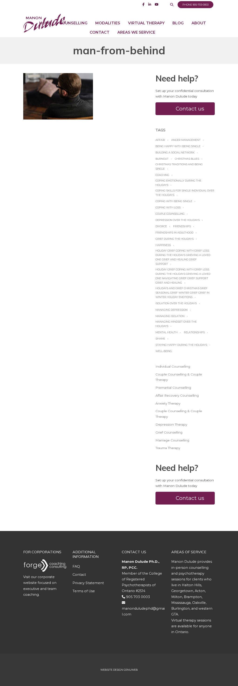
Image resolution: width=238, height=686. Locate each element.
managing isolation (170, 316)
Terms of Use (84, 591)
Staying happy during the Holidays (181, 344)
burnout (162, 158)
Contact (99, 32)
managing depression (171, 309)
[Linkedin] (149, 4)
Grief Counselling (168, 432)
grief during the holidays (174, 238)
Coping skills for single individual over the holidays (184, 193)
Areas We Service (136, 32)
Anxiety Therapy (167, 403)
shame (160, 338)
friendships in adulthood (174, 232)
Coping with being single (173, 201)
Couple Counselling (170, 213)
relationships (194, 332)
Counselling (73, 23)
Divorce (161, 226)
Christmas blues (187, 158)
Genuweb (131, 669)
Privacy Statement (88, 583)
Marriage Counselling (172, 440)
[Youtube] (156, 4)
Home (45, 23)
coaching (162, 175)
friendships (182, 226)
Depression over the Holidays (177, 220)
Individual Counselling (172, 366)
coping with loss (168, 207)
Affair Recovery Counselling (177, 395)
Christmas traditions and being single (179, 166)
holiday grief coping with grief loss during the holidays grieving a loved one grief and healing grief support (182, 257)
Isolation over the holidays (176, 303)
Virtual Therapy (146, 23)
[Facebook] (143, 4)
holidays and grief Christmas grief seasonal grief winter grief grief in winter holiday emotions (182, 293)
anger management (186, 140)
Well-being (163, 351)
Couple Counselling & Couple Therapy (178, 377)
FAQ (76, 566)
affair (160, 140)
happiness (163, 245)
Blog (178, 23)
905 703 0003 (138, 597)
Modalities (107, 23)
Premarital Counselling (173, 387)
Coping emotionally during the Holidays (178, 183)
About (199, 23)
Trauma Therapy (167, 448)
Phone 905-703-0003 (195, 4)
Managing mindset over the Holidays (176, 324)
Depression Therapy (171, 424)
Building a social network (175, 152)
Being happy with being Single (177, 146)
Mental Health (166, 332)
